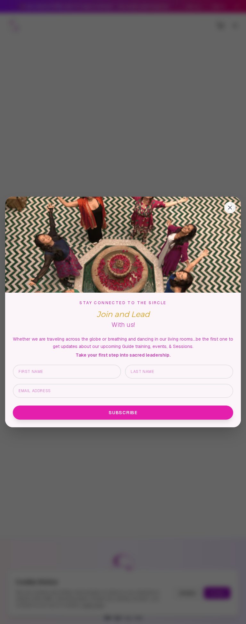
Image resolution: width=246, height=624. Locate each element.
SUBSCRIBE (123, 412)
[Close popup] (230, 207)
